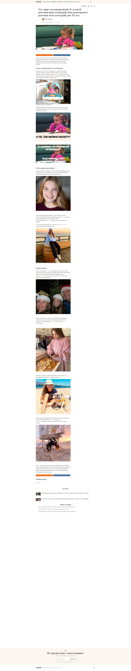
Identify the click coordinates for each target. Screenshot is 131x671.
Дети (64, 1)
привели (57, 74)
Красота (48, 1)
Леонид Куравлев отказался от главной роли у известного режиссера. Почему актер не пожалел (65, 493)
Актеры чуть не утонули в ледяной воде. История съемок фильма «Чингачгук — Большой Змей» (65, 498)
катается (52, 419)
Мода (44, 1)
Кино (74, 1)
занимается (38, 421)
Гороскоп (77, 1)
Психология (59, 1)
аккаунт (61, 224)
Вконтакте (91, 6)
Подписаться (73, 659)
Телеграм (89, 6)
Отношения (53, 1)
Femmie (41, 1)
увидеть (63, 217)
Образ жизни (69, 1)
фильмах (48, 220)
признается (52, 321)
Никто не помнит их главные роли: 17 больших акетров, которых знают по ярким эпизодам (56, 506)
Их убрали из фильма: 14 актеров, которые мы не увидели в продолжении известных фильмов (57, 511)
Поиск (90, 2)
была (49, 377)
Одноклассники (94, 6)
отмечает (42, 275)
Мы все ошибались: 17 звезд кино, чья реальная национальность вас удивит (53, 509)
